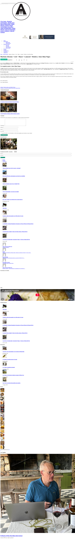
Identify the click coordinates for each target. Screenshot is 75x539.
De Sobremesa (6, 50)
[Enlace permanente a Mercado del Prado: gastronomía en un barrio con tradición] (4, 174)
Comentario (2, 125)
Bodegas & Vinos (7, 44)
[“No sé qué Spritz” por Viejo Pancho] (2, 412)
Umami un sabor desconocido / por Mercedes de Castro (13, 215)
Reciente (4, 160)
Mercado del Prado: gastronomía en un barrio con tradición (14, 176)
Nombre (1, 127)
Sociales (5, 49)
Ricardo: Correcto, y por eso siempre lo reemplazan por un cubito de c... (14, 268)
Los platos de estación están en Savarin (10, 359)
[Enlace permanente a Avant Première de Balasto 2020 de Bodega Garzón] (8, 111)
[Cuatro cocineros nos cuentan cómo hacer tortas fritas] (2, 420)
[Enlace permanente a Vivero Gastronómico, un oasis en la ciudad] (4, 189)
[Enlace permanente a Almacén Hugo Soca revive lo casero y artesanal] (4, 166)
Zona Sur (7, 45)
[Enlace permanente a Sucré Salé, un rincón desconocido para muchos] (4, 381)
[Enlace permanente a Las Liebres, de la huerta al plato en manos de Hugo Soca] (4, 373)
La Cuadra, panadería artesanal (9, 367)
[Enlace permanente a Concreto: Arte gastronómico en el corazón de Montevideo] (4, 349)
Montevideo (8, 42)
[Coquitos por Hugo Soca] (2, 444)
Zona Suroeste (8, 47)
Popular (4, 159)
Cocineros (5, 51)
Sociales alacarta (5, 54)
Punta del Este (8, 43)
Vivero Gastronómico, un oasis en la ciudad (11, 191)
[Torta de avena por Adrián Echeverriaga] (2, 424)
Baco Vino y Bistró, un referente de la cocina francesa (13, 199)
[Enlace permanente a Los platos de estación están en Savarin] (4, 357)
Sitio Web (2, 131)
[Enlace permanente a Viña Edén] (4, 206)
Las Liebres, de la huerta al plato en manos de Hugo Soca (13, 375)
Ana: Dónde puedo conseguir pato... (8, 263)
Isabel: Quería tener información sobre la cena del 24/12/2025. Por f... (14, 257)
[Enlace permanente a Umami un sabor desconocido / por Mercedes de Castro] (4, 315)
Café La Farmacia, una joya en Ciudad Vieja (11, 183)
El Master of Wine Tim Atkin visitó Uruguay (11, 535)
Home (1, 54)
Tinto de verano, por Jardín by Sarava (7, 87)
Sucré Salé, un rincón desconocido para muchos (11, 383)
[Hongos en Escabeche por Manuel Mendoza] (2, 391)
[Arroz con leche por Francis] (2, 440)
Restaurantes (6, 41)
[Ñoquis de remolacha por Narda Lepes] (2, 416)
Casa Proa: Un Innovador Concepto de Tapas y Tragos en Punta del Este (16, 239)
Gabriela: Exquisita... (7, 247)
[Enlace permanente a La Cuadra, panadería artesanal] (4, 365)
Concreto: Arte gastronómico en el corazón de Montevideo (13, 351)
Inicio (5, 40)
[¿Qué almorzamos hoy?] (2, 428)
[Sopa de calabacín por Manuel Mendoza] (2, 432)
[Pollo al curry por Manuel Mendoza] (2, 448)
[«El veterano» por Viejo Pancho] (2, 408)
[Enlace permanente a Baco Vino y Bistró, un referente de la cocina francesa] (4, 197)
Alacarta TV (6, 52)
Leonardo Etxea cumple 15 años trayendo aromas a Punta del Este (15, 231)
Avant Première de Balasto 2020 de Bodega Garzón (9, 113)
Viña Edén (5, 208)
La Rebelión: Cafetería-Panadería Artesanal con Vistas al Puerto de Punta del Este (18, 223)
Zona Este (7, 46)
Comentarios (5, 161)
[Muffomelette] (2, 436)
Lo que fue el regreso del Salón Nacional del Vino (9, 101)
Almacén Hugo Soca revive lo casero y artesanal (11, 168)
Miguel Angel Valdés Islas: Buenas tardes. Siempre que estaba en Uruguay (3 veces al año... (17, 252)
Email (1, 129)
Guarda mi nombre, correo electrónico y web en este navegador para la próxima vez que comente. (17, 133)
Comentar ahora (4, 59)
